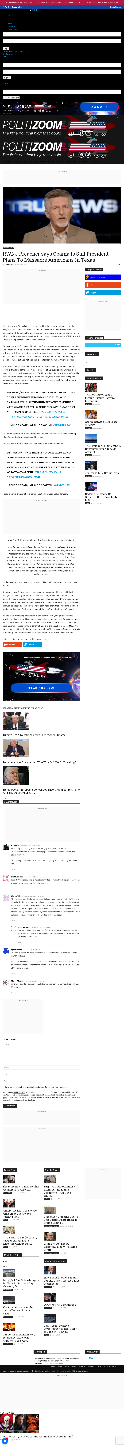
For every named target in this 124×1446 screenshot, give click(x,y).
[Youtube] (36, 10)
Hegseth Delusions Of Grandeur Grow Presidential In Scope (102, 497)
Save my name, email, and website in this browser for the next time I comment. (36, 1087)
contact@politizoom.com (53, 1363)
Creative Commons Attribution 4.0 (62, 1371)
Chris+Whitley (17, 981)
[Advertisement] (41, 289)
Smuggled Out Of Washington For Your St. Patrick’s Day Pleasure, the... (21, 1283)
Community (46, 161)
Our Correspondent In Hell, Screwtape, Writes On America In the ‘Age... (19, 1337)
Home (7, 161)
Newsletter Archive (110, 1367)
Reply (13, 870)
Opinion (71, 161)
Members (91, 1367)
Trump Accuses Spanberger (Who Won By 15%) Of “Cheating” (39, 762)
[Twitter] (34, 10)
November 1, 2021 (62, 485)
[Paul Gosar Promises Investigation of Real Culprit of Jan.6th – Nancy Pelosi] (62, 1318)
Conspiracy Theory (8, 248)
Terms (5, 56)
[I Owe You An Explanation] (62, 1297)
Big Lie (5, 1220)
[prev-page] (3, 799)
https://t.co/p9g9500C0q (20, 417)
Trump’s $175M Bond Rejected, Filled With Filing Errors (60, 1246)
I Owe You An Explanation (60, 1304)
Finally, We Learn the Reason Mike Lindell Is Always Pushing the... (20, 1213)
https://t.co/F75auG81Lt (47, 472)
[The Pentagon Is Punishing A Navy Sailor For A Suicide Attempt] (103, 438)
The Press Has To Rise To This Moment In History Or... (21, 1188)
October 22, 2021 (62, 425)
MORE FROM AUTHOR (32, 708)
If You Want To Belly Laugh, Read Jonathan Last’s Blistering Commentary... (20, 1240)
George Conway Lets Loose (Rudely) (101, 423)
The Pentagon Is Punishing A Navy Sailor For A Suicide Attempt (103, 449)
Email (87, 363)
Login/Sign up (115, 7)
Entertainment (7, 1290)
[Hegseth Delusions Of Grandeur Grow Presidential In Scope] (103, 486)
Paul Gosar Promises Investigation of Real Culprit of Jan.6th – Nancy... (61, 1328)
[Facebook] (32, 10)
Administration (8, 1344)
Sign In (10, 14)
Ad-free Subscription (14, 7)
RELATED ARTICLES (12, 708)
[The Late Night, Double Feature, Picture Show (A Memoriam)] (103, 387)
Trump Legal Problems (52, 1226)
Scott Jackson (17, 877)
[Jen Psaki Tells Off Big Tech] (103, 465)
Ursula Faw (9, 264)
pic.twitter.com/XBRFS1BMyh (23, 477)
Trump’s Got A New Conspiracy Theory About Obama (34, 735)
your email (7, 68)
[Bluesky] (30, 10)
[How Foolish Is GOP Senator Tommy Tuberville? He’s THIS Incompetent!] (62, 1270)
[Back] (41, 10)
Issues (95, 161)
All (6, 1261)
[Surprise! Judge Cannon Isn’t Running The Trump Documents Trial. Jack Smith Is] (62, 1179)
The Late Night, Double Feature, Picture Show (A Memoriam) (100, 398)
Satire (60, 161)
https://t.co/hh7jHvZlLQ (51, 412)
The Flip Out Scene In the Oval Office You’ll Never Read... (18, 1310)
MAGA (87, 503)
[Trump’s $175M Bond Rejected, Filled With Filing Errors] (62, 1236)
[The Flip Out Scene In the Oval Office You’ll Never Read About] (21, 1300)
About (17, 161)
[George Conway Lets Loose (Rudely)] (103, 414)
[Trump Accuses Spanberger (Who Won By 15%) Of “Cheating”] (41, 748)
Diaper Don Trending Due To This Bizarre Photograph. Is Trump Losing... (61, 1219)
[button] (118, 118)
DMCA (67, 1367)
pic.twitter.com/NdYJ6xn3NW (51, 417)
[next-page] (5, 799)
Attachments (8, 1092)
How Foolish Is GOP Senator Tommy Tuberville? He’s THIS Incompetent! (62, 1280)
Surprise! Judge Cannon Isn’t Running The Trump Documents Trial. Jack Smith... (61, 1191)
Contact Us (30, 161)
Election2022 (7, 1193)
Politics (83, 161)
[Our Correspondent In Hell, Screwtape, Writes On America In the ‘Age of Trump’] (21, 1327)
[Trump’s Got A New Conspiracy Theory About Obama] (41, 721)
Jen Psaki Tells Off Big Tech (102, 473)
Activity (99, 1367)
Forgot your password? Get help (15, 51)
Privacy (60, 1367)
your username (9, 38)
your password (8, 46)
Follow (117, 345)
